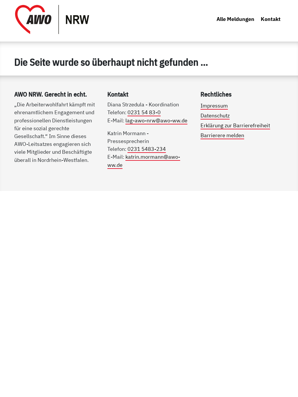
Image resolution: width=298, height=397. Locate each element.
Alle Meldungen (235, 18)
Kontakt (271, 18)
